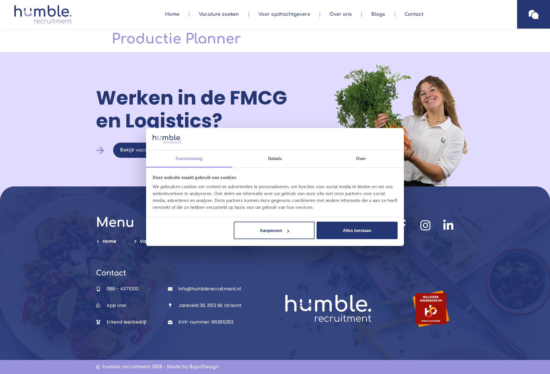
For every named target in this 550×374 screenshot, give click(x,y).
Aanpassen (271, 230)
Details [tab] (275, 158)
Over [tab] (361, 158)
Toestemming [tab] (189, 158)
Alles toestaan (357, 230)
